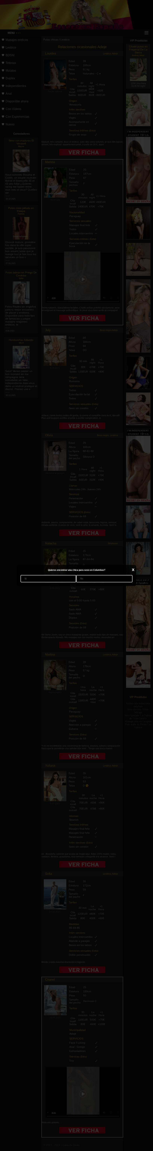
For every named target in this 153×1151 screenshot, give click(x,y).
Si (25, 578)
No (81, 578)
